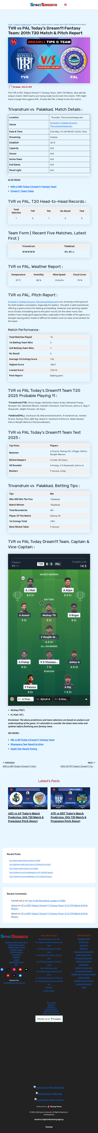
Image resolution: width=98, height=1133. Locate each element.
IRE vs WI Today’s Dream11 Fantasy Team (33, 739)
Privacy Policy (51, 1003)
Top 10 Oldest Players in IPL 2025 (49, 939)
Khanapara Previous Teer (84, 952)
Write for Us (51, 1007)
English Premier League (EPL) (16, 942)
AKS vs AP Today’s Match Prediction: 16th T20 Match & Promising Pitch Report (26, 817)
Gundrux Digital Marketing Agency (49, 1119)
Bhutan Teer (84, 942)
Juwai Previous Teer (83, 955)
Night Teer (84, 948)
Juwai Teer (84, 945)
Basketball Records (16, 962)
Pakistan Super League (16, 947)
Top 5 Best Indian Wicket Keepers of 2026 (24, 860)
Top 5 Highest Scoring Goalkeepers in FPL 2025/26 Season (31, 872)
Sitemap (49, 1127)
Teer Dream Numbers (83, 971)
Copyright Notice (51, 1009)
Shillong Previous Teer (84, 968)
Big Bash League (16, 950)
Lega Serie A (16, 955)
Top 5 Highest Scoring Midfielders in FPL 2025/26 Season (30, 876)
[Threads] (14, 975)
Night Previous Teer (84, 961)
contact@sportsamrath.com (14, 983)
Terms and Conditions (51, 1011)
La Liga (16, 960)
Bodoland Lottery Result (83, 981)
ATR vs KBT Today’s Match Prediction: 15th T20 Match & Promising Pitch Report (68, 817)
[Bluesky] (20, 975)
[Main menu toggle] (65, 5)
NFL (16, 965)
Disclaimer (51, 1005)
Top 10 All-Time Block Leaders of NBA (46, 900)
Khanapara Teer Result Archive (27, 744)
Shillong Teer (84, 965)
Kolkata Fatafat (84, 978)
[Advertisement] (49, 1054)
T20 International (16, 952)
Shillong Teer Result (83, 984)
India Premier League (16, 945)
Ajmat (14, 905)
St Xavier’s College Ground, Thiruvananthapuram (33, 301)
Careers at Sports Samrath (51, 1013)
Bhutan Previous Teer (83, 958)
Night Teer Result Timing (24, 748)
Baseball (16, 957)
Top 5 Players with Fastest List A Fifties (23, 868)
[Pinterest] (8, 975)
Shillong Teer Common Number (83, 974)
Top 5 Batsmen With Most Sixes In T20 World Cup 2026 (29, 864)
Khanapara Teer (84, 939)
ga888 (84, 987)
